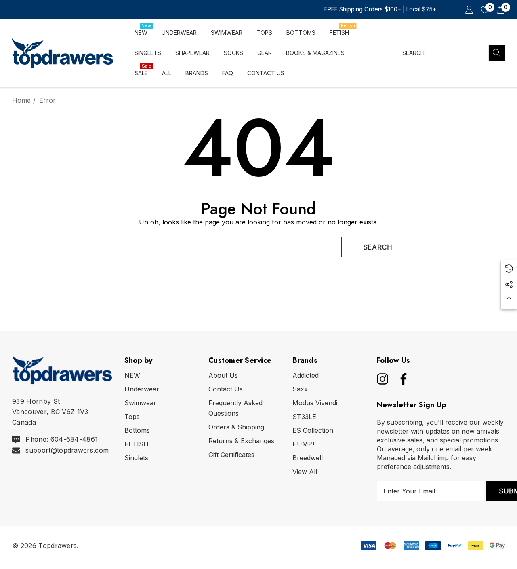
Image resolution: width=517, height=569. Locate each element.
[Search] (497, 53)
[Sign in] (469, 9)
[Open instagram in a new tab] (382, 379)
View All (304, 471)
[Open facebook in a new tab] (401, 379)
